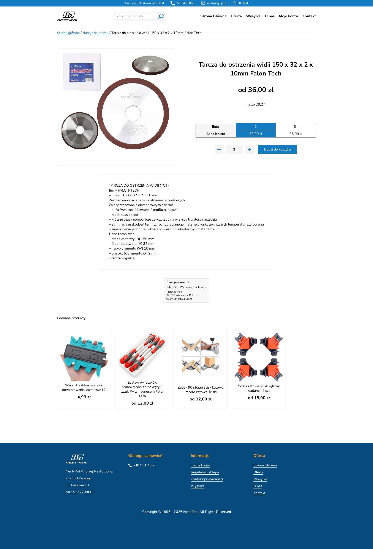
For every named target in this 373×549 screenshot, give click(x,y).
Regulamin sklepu (205, 472)
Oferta (236, 16)
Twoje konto (200, 465)
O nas (270, 16)
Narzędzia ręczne (95, 32)
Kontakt (309, 16)
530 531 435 (143, 465)
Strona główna (68, 32)
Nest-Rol (190, 511)
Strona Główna (213, 16)
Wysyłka (253, 16)
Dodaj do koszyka (277, 149)
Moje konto (288, 16)
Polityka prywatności (207, 479)
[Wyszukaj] (161, 16)
